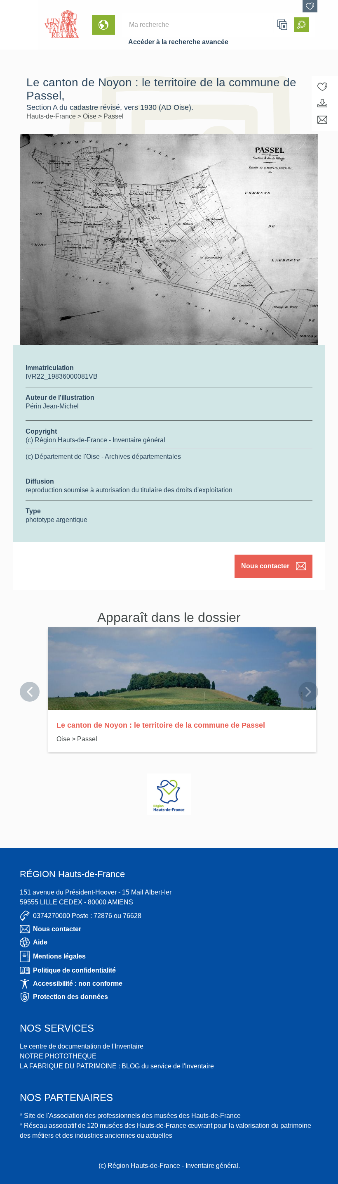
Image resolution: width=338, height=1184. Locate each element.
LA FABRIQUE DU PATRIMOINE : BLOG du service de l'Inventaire (117, 1066)
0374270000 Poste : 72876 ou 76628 (87, 915)
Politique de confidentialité (74, 970)
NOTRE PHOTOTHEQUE (58, 1056)
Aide (40, 942)
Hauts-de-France (51, 116)
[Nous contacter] (322, 120)
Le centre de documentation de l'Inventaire (81, 1046)
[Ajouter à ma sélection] (322, 87)
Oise (90, 116)
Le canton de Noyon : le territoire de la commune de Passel (160, 725)
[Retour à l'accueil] (19, 25)
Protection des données (70, 996)
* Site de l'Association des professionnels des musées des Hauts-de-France (130, 1115)
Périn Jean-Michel (52, 406)
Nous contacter (265, 565)
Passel (113, 116)
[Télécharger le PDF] (322, 103)
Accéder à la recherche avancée (178, 41)
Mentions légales (59, 956)
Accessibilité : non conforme (77, 983)
